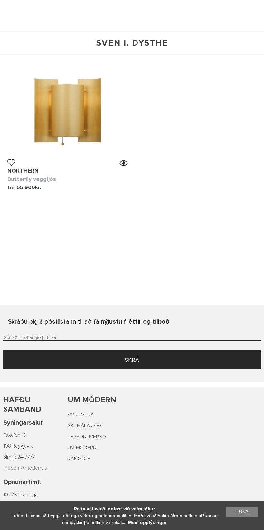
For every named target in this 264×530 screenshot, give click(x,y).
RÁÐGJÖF (79, 458)
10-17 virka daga (20, 494)
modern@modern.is (25, 468)
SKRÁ (132, 359)
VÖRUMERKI (81, 414)
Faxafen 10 (14, 435)
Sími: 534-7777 (19, 457)
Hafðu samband (22, 404)
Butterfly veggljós (31, 179)
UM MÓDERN (82, 447)
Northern (23, 170)
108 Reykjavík (18, 446)
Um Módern (92, 400)
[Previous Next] (67, 109)
